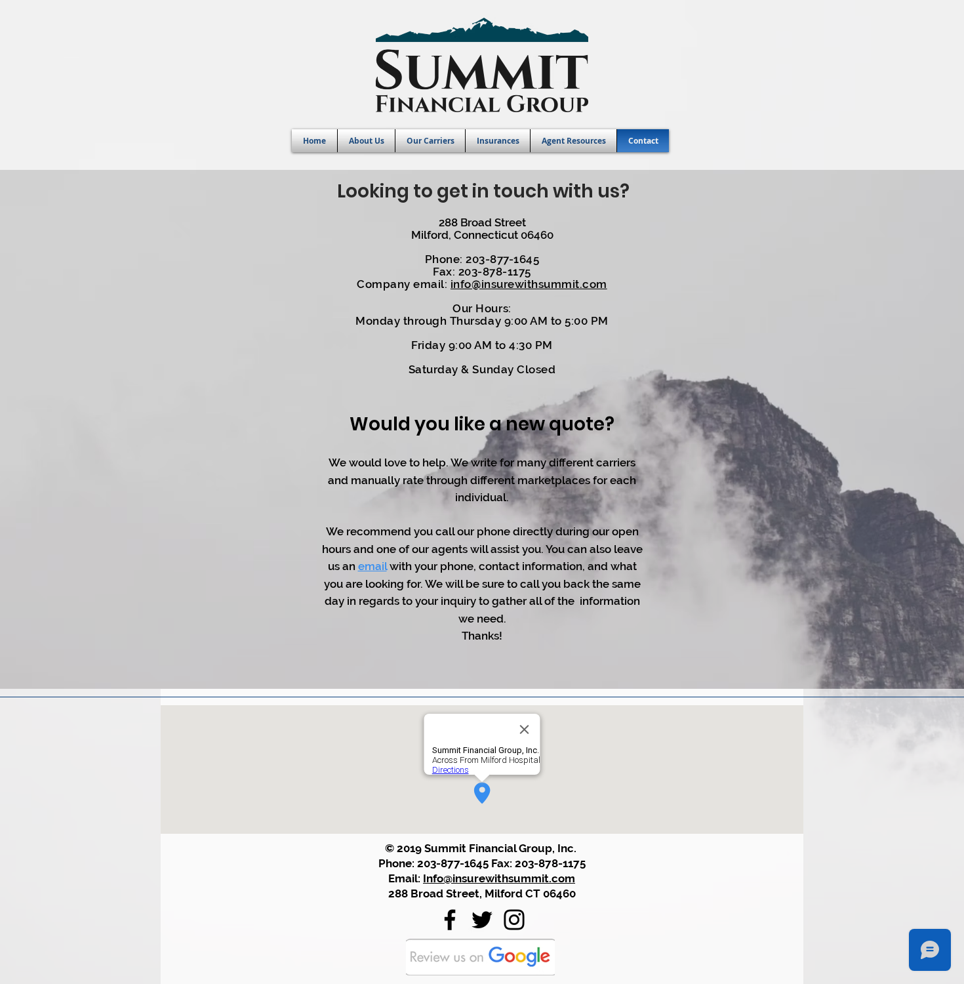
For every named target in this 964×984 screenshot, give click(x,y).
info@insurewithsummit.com (529, 284)
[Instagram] (514, 919)
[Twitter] (482, 919)
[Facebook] (450, 919)
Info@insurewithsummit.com (499, 878)
